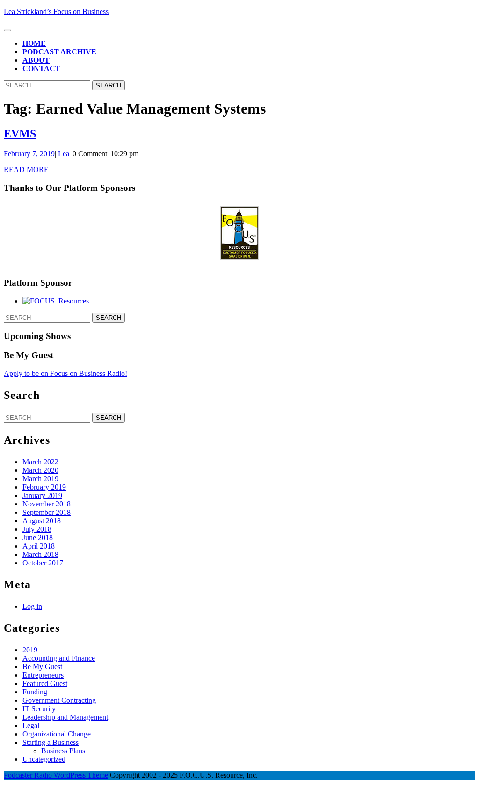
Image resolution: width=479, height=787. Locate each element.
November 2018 (46, 504)
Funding (34, 692)
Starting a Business (50, 742)
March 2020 (40, 470)
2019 (29, 650)
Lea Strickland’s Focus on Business (56, 11)
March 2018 (40, 554)
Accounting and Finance (58, 658)
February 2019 (44, 487)
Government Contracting (59, 700)
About (36, 60)
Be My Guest (42, 667)
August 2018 (41, 521)
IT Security (39, 709)
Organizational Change (56, 734)
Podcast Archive (59, 52)
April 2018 (38, 546)
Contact (41, 68)
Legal (30, 725)
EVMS (20, 134)
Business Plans (63, 751)
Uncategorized (43, 759)
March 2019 (40, 479)
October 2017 (42, 563)
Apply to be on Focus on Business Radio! (65, 373)
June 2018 (37, 538)
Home (34, 43)
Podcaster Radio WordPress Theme (56, 775)
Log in (32, 606)
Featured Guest (44, 683)
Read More (26, 169)
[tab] (7, 30)
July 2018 (36, 529)
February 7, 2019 (29, 154)
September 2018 (46, 512)
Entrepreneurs (43, 675)
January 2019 (42, 495)
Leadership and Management (65, 717)
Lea (63, 154)
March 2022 (40, 462)
